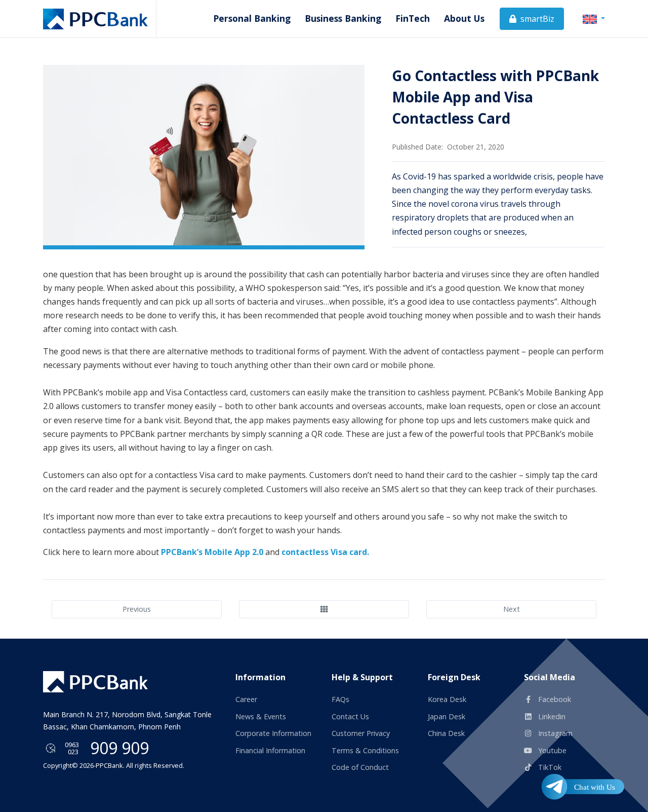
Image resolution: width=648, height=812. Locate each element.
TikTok (548, 767)
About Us (464, 18)
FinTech (412, 18)
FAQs (340, 699)
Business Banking (343, 18)
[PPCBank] (99, 19)
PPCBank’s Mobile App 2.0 (212, 552)
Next (511, 609)
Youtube (551, 750)
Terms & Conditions (365, 750)
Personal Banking (252, 18)
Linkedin (550, 716)
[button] (594, 18)
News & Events (260, 716)
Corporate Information (273, 733)
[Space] (95, 681)
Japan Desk (446, 716)
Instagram (554, 733)
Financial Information (270, 750)
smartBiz (536, 18)
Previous (137, 609)
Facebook (553, 699)
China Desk (446, 733)
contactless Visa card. (325, 552)
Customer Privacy (361, 733)
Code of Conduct (360, 767)
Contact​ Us (350, 716)
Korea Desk (447, 699)
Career (246, 699)
